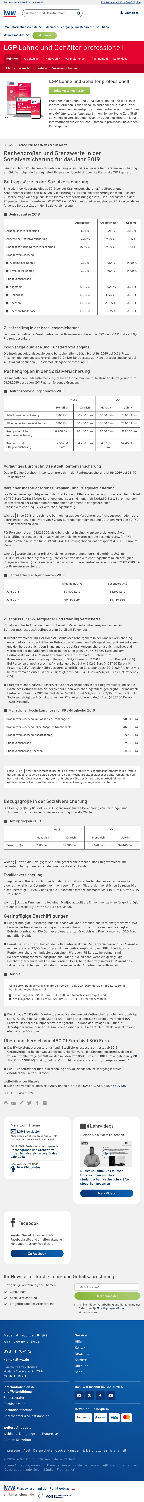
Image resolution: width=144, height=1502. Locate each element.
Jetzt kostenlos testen (69, 91)
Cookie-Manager (67, 1451)
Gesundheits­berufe (18, 1410)
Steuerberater (14, 1398)
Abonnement (99, 59)
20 (135, 1056)
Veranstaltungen (75, 59)
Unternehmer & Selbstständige (26, 1416)
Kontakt (81, 1348)
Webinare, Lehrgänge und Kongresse (31, 1434)
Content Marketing (17, 1440)
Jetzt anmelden (107, 1296)
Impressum (12, 1451)
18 (33, 808)
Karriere (81, 1360)
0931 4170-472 (17, 1351)
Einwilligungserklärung (110, 1308)
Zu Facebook (37, 1254)
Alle (7, 68)
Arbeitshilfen (32, 59)
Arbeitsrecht (22, 68)
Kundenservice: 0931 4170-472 (117, 2)
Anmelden (132, 13)
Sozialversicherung (64, 68)
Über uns (81, 1366)
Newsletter (83, 1354)
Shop (105, 27)
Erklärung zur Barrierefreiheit (104, 1451)
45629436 (118, 1086)
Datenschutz (42, 1451)
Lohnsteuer (40, 68)
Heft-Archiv (52, 59)
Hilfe (138, 2)
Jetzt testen (45, 35)
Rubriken (12, 59)
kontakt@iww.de (16, 1360)
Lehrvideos (120, 59)
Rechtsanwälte (14, 1404)
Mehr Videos (107, 1194)
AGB (26, 1451)
